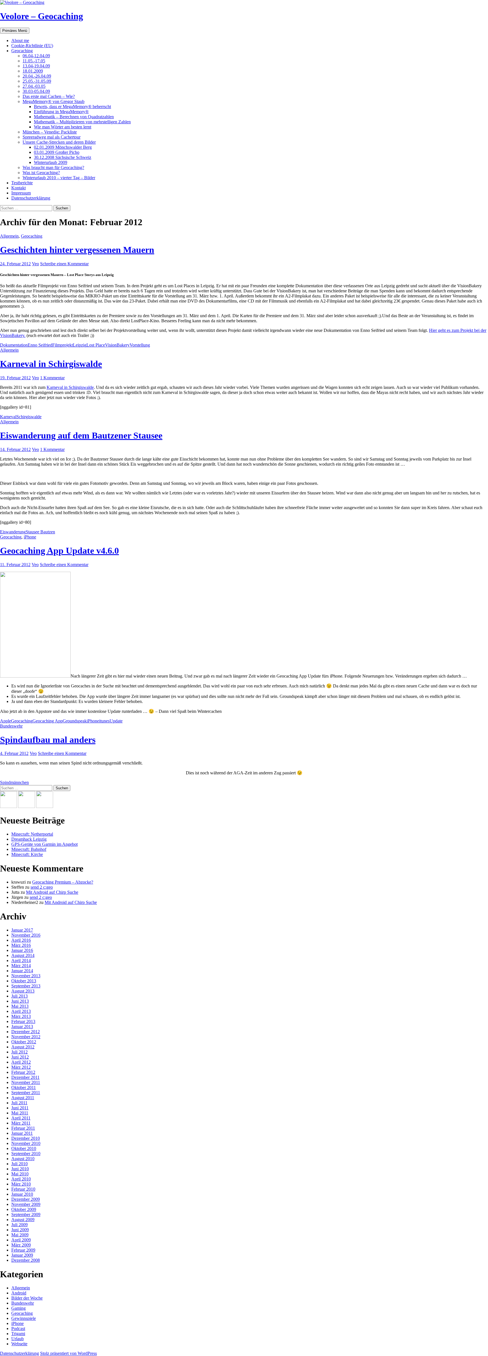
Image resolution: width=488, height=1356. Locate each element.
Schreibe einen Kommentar (64, 263)
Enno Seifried (40, 345)
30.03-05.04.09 (36, 91)
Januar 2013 (22, 1026)
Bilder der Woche (27, 1298)
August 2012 (22, 1046)
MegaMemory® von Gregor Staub (53, 101)
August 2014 (22, 955)
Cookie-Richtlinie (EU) (32, 45)
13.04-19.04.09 (36, 65)
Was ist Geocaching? (41, 172)
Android (18, 1293)
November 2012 (25, 1036)
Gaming (18, 1308)
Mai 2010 (20, 1173)
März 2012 (21, 1067)
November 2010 (25, 1143)
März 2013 (21, 1016)
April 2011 (20, 1118)
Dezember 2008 (25, 1260)
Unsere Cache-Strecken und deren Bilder (59, 142)
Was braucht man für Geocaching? (53, 167)
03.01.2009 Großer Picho (56, 152)
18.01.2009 (33, 71)
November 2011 (25, 1082)
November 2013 (25, 975)
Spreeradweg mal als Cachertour (51, 137)
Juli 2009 (19, 1224)
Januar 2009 (22, 1255)
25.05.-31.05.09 (37, 81)
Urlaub (17, 1338)
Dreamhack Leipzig (29, 839)
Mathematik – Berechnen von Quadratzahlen (74, 116)
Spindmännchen (14, 782)
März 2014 (21, 965)
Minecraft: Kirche (27, 854)
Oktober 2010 (23, 1148)
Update (116, 720)
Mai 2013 (20, 1006)
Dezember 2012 (25, 1031)
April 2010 (21, 1179)
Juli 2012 (19, 1052)
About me (20, 40)
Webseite (19, 1343)
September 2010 (25, 1153)
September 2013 (25, 985)
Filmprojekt (62, 345)
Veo (35, 263)
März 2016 (21, 945)
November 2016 (25, 935)
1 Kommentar (52, 377)
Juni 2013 (20, 1001)
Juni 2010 (20, 1168)
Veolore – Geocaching (41, 16)
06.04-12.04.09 (36, 55)
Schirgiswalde (29, 416)
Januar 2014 (22, 970)
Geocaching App (47, 720)
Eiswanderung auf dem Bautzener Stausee (81, 435)
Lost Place (95, 345)
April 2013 (21, 1011)
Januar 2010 (22, 1194)
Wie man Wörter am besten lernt (62, 126)
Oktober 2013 (23, 980)
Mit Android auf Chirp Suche (52, 892)
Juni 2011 (20, 1107)
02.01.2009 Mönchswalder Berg (63, 147)
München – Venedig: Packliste (50, 132)
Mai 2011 (19, 1112)
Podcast (18, 1328)
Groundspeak (75, 720)
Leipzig (79, 345)
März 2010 (21, 1184)
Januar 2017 (22, 930)
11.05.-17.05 (34, 60)
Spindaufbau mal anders (47, 740)
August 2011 (22, 1097)
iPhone (30, 536)
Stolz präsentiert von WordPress (68, 1353)
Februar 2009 (23, 1250)
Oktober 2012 (23, 1041)
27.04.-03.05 (34, 86)
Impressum (21, 192)
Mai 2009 (20, 1234)
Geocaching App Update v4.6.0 (59, 551)
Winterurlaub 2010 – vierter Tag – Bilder (59, 177)
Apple (5, 720)
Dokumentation (14, 345)
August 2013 (22, 991)
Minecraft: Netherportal (32, 834)
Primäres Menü (14, 31)
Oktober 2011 (23, 1087)
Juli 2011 (19, 1102)
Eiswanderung (13, 531)
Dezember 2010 (25, 1138)
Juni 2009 (20, 1229)
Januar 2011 (22, 1133)
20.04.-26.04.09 (37, 76)
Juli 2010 (19, 1163)
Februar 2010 (23, 1189)
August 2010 (22, 1158)
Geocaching (22, 50)
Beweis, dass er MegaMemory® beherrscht (72, 106)
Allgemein (9, 236)
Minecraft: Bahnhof (28, 849)
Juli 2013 (19, 996)
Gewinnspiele (23, 1318)
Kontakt (18, 187)
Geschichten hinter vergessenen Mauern (77, 250)
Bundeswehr (11, 726)
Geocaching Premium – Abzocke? (62, 882)
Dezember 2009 (25, 1199)
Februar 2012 (23, 1072)
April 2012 (21, 1062)
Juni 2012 (20, 1057)
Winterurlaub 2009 (50, 162)
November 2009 (25, 1204)
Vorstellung (140, 345)
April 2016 (21, 940)
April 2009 (21, 1239)
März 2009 (21, 1245)
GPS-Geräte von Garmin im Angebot (44, 844)
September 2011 (25, 1092)
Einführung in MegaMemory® (61, 111)
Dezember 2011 (25, 1077)
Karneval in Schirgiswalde (51, 364)
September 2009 (25, 1214)
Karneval (8, 416)
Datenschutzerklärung (30, 198)
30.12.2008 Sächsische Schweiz (62, 157)
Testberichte (22, 182)
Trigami (18, 1333)
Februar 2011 (23, 1128)
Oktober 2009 (23, 1209)
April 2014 (21, 960)
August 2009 (22, 1219)
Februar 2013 (23, 1021)
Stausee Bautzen (40, 531)
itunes (104, 720)
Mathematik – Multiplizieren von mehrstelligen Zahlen (82, 121)
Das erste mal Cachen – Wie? (49, 96)
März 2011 (20, 1123)
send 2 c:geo (41, 887)
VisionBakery (117, 345)
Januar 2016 (22, 950)
